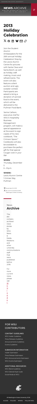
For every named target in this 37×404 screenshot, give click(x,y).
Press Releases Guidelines (14, 339)
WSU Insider (7, 292)
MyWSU (20, 400)
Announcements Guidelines (14, 342)
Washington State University (12, 1)
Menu (34, 9)
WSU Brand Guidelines (12, 369)
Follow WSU (29, 400)
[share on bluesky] (17, 41)
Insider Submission (11, 353)
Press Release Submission (14, 355)
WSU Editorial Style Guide (14, 372)
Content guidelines (14, 334)
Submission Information (16, 350)
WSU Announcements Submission (17, 358)
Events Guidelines (11, 345)
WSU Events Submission (13, 361)
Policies (13, 400)
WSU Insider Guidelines (13, 336)
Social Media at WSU (12, 374)
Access (5, 400)
